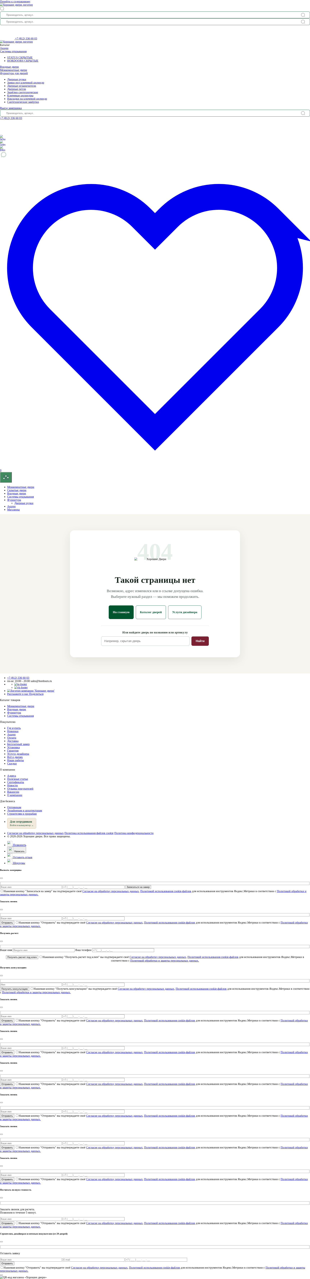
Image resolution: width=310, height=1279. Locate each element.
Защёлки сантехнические (22, 92)
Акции (4, 48)
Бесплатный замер (18, 744)
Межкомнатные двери (13, 70)
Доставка (12, 740)
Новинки (12, 731)
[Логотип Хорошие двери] (16, 4)
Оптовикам (14, 807)
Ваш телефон (83, 950)
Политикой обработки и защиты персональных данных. (164, 960)
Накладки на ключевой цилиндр (27, 98)
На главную (121, 612)
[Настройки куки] (6, 477)
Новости (12, 785)
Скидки (12, 763)
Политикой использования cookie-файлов (165, 891)
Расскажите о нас (25, 693)
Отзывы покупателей (20, 788)
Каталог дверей (151, 612)
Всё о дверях (15, 757)
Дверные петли (16, 89)
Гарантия (12, 750)
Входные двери (9, 66)
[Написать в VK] (21, 687)
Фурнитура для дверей (14, 73)
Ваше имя (6, 950)
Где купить (14, 728)
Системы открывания (13, 51)
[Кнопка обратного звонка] (7, 38)
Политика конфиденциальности (134, 833)
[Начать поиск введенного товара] (303, 15)
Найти (200, 641)
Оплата (11, 737)
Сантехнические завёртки (23, 101)
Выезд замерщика (11, 108)
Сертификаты (15, 782)
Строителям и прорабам (22, 813)
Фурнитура (14, 499)
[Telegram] (2, 143)
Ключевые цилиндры (20, 95)
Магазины (13, 509)
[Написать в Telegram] (20, 684)
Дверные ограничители (21, 85)
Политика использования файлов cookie (89, 833)
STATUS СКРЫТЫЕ (20, 57)
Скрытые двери (16, 490)
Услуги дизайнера (184, 612)
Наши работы (15, 760)
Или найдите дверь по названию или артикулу (155, 632)
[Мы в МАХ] (155, 154)
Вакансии (13, 791)
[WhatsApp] (2, 137)
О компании (14, 795)
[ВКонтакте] (2, 148)
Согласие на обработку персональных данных (35, 833)
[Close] (1, 878)
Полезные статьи (17, 778)
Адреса (11, 775)
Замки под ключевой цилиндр (25, 82)
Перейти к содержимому (15, 1)
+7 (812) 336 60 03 (26, 38)
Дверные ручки (16, 79)
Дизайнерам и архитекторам (24, 810)
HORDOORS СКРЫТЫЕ (22, 60)
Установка (13, 747)
